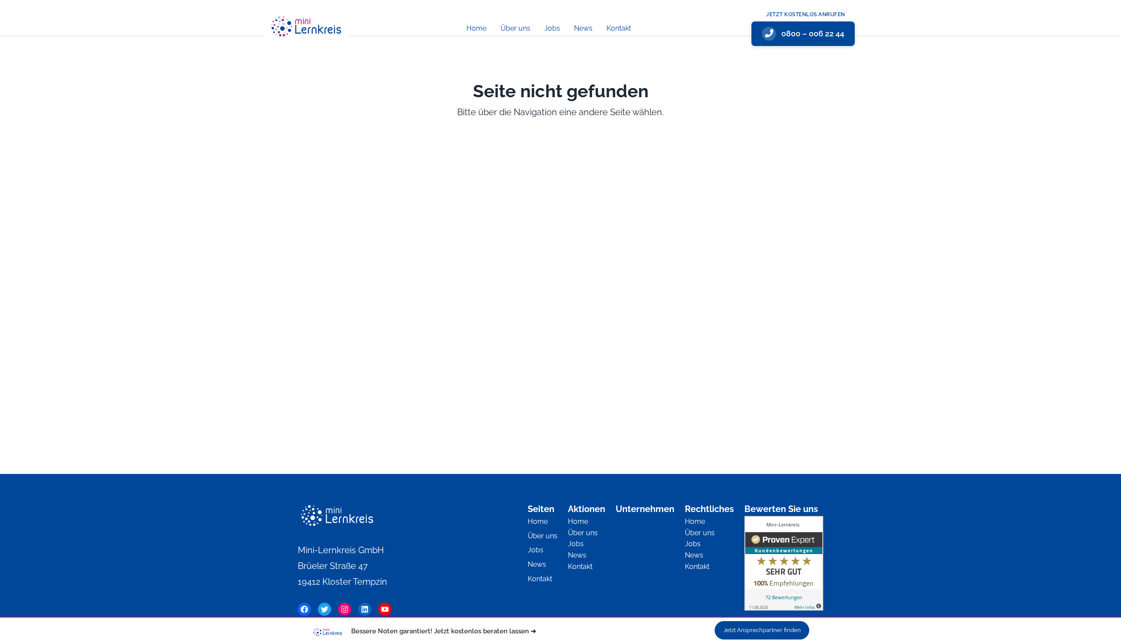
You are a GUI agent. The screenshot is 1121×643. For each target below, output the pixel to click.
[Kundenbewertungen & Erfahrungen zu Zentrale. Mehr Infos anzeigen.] (783, 565)
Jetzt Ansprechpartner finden (762, 630)
